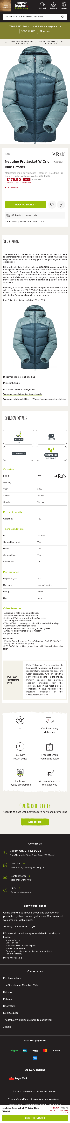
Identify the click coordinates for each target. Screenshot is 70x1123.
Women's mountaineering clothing (49, 399)
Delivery (7, 992)
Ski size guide (11, 1013)
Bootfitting (9, 1006)
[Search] (65, 14)
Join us (7, 1027)
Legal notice (55, 1105)
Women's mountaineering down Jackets (21, 42)
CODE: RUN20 (28, 31)
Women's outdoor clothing (16, 399)
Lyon (33, 926)
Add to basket (25, 204)
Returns (7, 999)
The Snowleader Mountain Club (20, 985)
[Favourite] (52, 205)
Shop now (45, 31)
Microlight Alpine (11, 383)
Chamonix (21, 926)
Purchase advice (12, 978)
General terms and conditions (45, 1099)
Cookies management (35, 1105)
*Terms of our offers (18, 1099)
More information (12, 958)
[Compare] (61, 205)
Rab (7, 154)
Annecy (7, 926)
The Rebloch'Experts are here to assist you (27, 1020)
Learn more (38, 221)
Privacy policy (15, 1105)
